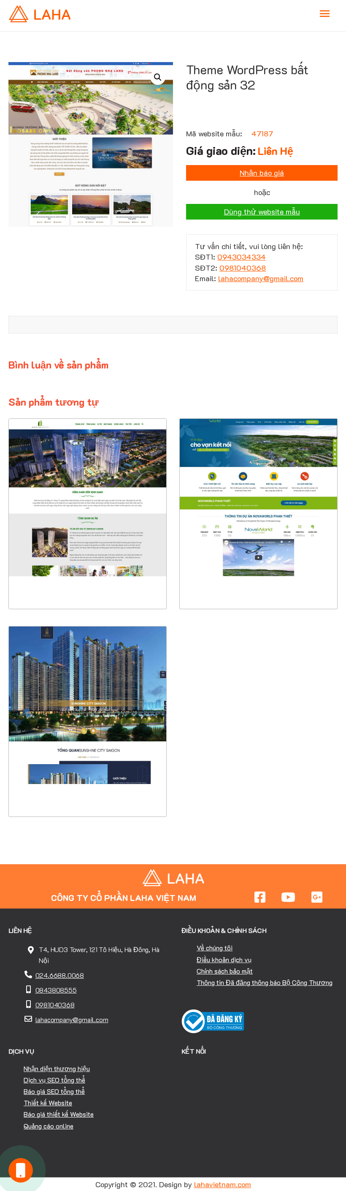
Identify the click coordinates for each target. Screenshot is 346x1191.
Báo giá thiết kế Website (59, 1114)
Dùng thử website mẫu (262, 211)
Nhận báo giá (262, 173)
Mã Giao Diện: (87, 498)
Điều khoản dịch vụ (224, 959)
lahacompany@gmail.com (260, 278)
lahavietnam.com (222, 1184)
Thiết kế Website (48, 1102)
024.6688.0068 (59, 975)
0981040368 (242, 268)
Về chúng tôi (214, 947)
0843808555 (56, 989)
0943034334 (241, 257)
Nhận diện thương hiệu (57, 1068)
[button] (157, 77)
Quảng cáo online (48, 1125)
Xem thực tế (87, 583)
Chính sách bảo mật (225, 970)
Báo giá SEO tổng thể (54, 1091)
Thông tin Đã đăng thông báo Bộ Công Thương (264, 982)
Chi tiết (87, 557)
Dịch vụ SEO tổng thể (54, 1079)
